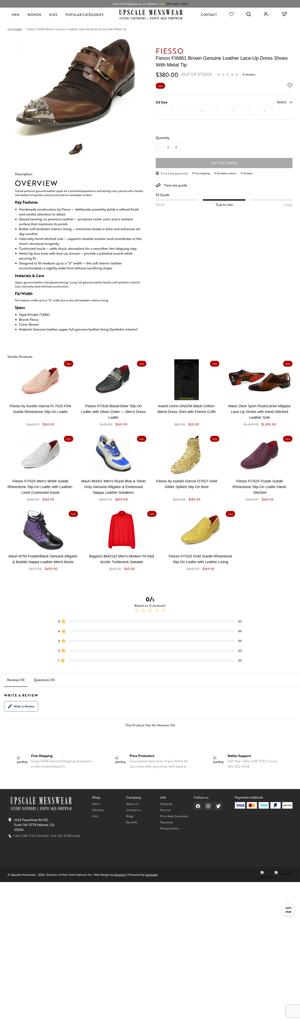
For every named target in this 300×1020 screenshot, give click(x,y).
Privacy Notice (169, 828)
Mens (95, 804)
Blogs (129, 816)
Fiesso (170, 50)
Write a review (24, 706)
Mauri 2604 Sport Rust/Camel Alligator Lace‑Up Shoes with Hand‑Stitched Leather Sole (259, 412)
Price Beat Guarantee (174, 816)
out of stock (224, 163)
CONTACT (209, 14)
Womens (98, 810)
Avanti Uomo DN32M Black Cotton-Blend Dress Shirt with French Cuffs (187, 409)
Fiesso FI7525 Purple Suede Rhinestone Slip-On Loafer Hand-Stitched (259, 487)
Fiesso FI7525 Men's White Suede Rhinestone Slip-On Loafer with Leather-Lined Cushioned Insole (40, 487)
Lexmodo (151, 874)
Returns (165, 810)
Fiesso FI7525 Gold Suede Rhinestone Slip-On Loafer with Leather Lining (200, 559)
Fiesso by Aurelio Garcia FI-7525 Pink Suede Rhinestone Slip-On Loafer (40, 409)
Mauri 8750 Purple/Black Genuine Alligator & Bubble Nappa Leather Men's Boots (43, 559)
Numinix (120, 874)
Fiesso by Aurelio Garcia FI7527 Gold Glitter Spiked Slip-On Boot (186, 484)
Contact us (133, 810)
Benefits (131, 822)
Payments (166, 822)
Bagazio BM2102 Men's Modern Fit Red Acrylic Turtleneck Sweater (121, 559)
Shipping (166, 804)
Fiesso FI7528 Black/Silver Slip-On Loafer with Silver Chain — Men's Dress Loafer (113, 412)
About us (132, 804)
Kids (95, 816)
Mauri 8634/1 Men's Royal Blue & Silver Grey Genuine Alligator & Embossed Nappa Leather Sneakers (113, 487)
